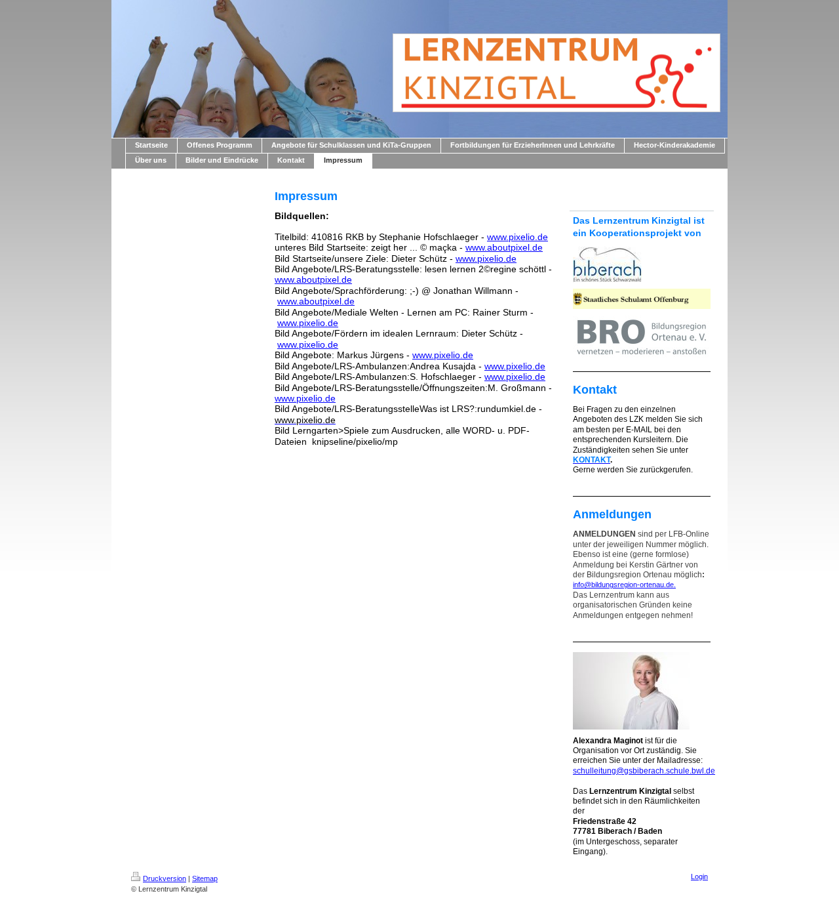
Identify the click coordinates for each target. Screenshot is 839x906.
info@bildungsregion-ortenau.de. (624, 584)
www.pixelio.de (517, 237)
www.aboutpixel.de (504, 247)
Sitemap (205, 878)
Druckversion (164, 878)
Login (699, 876)
